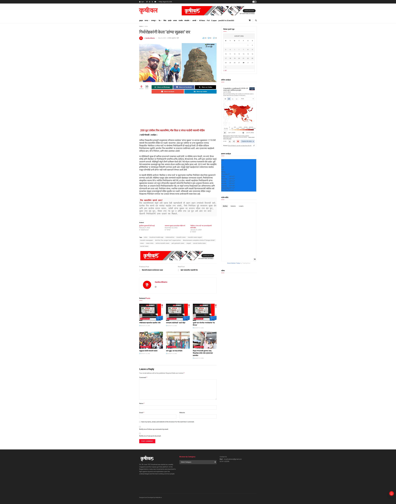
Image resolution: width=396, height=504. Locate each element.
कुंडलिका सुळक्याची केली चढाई (147, 225)
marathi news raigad (195, 237)
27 (239, 62)
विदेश (165, 20)
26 (234, 62)
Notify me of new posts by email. (150, 436)
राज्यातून (153, 20)
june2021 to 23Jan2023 (226, 20)
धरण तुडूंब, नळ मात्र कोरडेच (174, 351)
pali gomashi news (178, 243)
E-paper (214, 20)
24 (225, 62)
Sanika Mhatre (150, 38)
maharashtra (170, 237)
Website (182, 412)
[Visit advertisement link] (219, 10)
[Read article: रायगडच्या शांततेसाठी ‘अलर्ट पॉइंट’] (178, 312)
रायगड (146, 20)
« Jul (224, 70)
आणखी (194, 20)
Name (142, 403)
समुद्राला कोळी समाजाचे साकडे (148, 351)
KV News (202, 20)
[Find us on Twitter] (152, 2)
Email (141, 413)
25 (230, 62)
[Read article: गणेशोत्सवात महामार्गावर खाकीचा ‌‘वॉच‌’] (151, 312)
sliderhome (145, 318)
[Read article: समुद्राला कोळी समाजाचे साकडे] (151, 340)
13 (239, 54)
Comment (143, 377)
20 (239, 58)
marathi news (181, 237)
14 (243, 54)
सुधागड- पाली (175, 38)
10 (225, 54)
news (142, 243)
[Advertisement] (178, 111)
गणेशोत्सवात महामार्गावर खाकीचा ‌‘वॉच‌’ (150, 323)
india (145, 237)
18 (230, 58)
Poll (208, 20)
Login (142, 1)
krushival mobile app (156, 237)
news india (149, 243)
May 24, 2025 (162, 38)
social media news (199, 243)
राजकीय (181, 20)
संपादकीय (186, 20)
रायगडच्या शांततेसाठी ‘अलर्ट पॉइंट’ (176, 323)
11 (230, 54)
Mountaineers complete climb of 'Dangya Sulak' (199, 240)
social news (144, 246)
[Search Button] (256, 20)
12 (234, 54)
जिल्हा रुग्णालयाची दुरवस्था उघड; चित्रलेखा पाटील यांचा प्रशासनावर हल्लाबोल (203, 353)
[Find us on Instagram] (149, 2)
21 (243, 58)
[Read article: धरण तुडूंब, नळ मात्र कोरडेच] (178, 340)
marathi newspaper (146, 240)
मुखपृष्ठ (141, 20)
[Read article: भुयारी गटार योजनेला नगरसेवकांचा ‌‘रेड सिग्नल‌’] (205, 312)
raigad (189, 243)
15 (248, 54)
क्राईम (169, 20)
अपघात (175, 20)
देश (159, 20)
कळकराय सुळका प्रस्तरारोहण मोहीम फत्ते (175, 225)
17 (225, 58)
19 (234, 58)
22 (248, 58)
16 (252, 54)
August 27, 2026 (145, 325)
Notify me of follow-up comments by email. (154, 429)
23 (252, 58)
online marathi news (162, 243)
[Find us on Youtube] (155, 2)
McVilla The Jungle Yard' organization (168, 240)
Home (141, 26)
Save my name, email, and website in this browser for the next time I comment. (167, 422)
